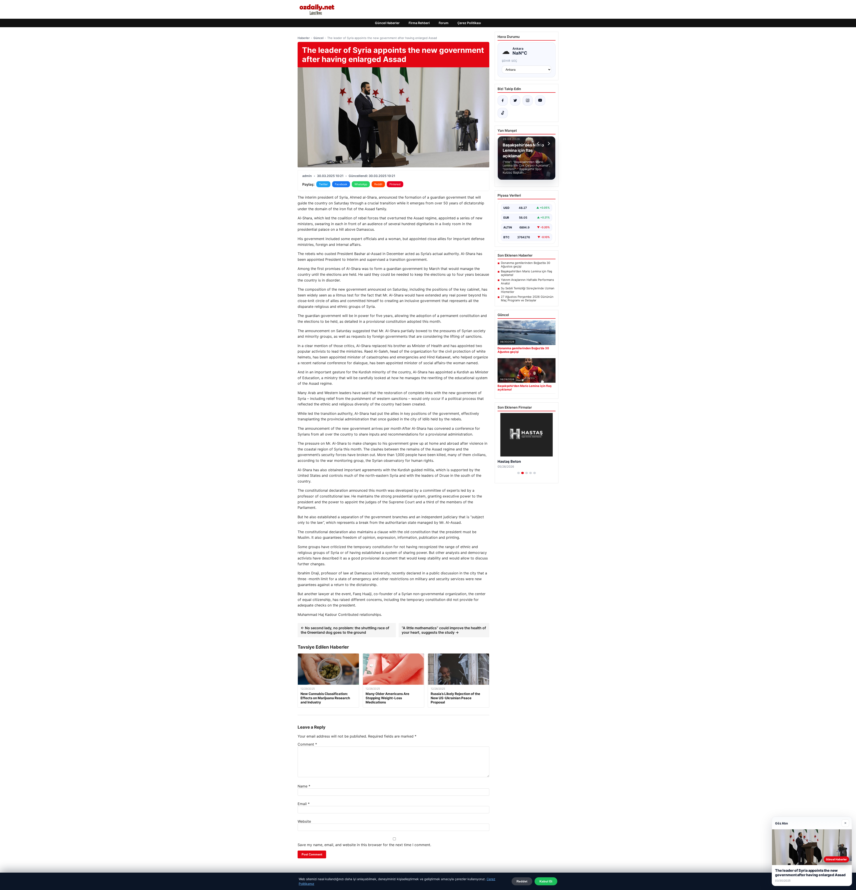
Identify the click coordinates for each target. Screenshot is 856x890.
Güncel (318, 38)
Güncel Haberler (387, 23)
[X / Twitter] (515, 100)
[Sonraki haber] (548, 143)
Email (304, 804)
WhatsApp (360, 184)
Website (304, 821)
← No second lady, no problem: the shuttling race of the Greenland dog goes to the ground (345, 630)
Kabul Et (545, 881)
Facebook (341, 184)
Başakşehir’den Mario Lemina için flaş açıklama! (526, 273)
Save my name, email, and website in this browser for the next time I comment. (364, 845)
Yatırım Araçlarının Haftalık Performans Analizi (527, 281)
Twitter (323, 184)
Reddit (378, 184)
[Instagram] (528, 100)
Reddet (521, 881)
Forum (444, 23)
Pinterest (395, 184)
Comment (307, 744)
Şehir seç (510, 60)
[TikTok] (503, 113)
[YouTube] (540, 100)
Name (304, 786)
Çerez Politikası (469, 23)
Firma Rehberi (419, 23)
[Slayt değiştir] (518, 473)
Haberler (304, 38)
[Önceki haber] (539, 143)
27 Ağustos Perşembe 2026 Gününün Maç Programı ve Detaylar (527, 298)
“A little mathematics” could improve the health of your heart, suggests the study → (444, 630)
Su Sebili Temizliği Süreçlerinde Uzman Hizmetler (527, 290)
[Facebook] (503, 100)
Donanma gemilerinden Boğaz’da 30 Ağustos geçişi (525, 264)
